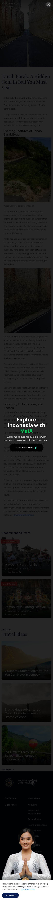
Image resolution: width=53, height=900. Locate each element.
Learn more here (28, 889)
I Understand (10, 895)
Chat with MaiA (25, 447)
